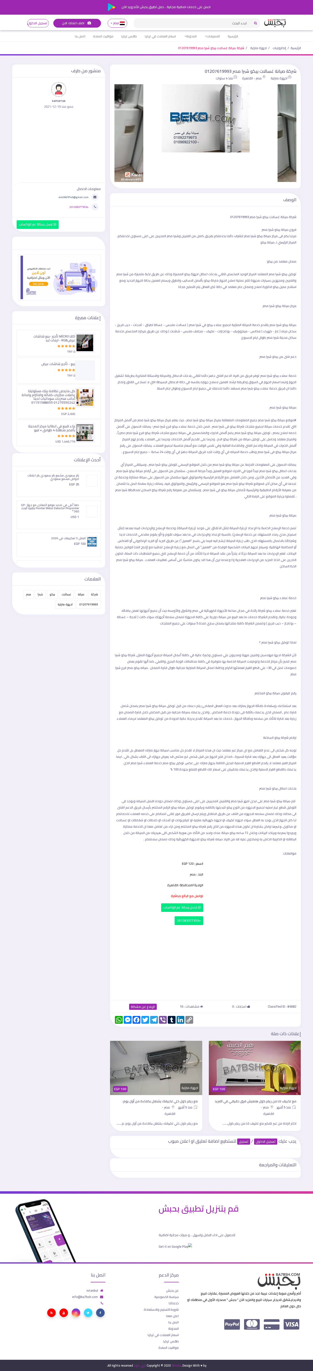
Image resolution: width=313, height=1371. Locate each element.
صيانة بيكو (281, 229)
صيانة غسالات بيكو (275, 217)
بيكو (172, 763)
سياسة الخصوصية (166, 1297)
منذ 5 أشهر (284, 1107)
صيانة (81, 594)
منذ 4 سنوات (224, 78)
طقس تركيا (129, 36)
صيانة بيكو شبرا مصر (282, 325)
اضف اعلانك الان (73, 23)
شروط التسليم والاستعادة (161, 1309)
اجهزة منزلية (258, 48)
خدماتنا (174, 1303)
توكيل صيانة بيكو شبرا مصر (157, 706)
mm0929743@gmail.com (73, 197)
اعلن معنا (172, 1316)
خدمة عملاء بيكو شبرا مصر (278, 598)
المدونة (191, 36)
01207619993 (88, 604)
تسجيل (243, 1142)
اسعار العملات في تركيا (160, 36)
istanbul (92, 1290)
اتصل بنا (80, 36)
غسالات (66, 594)
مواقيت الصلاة (103, 36)
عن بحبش (172, 1290)
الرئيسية (233, 36)
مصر (116, 23)
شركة (94, 594)
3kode (176, 1365)
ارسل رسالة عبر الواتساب (181, 907)
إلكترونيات (279, 48)
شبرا (40, 594)
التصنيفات (213, 36)
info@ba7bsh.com (85, 1297)
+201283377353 (189, 921)
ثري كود (140, 1365)
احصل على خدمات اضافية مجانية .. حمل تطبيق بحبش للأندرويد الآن (166, 7)
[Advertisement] (205, 961)
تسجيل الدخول (37, 23)
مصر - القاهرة (252, 78)
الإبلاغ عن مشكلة (143, 1007)
